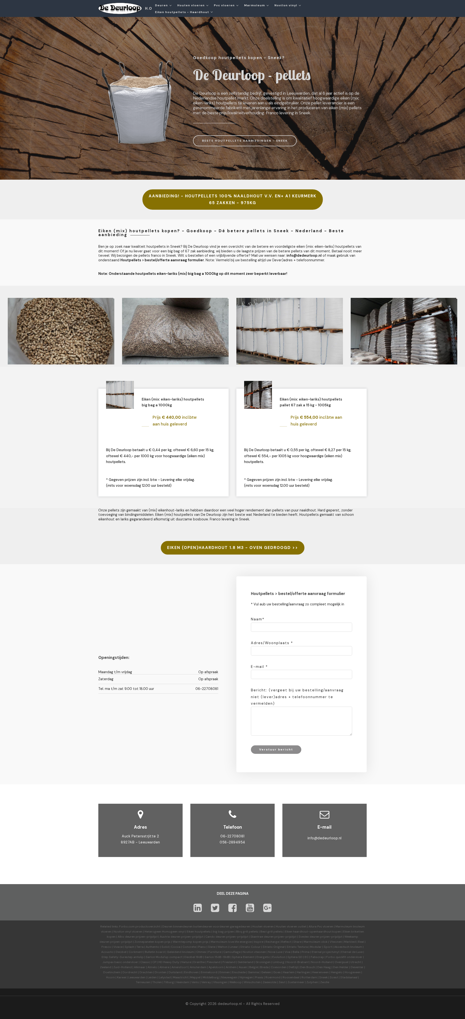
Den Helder (341, 967)
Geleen (266, 972)
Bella (296, 952)
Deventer (357, 967)
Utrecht (355, 962)
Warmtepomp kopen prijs (191, 942)
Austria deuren (170, 937)
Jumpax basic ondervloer (120, 962)
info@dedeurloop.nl (325, 838)
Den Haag (324, 967)
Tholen (157, 982)
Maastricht (180, 977)
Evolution (278, 957)
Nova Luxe (275, 952)
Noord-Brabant (298, 962)
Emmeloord (209, 972)
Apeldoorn (216, 967)
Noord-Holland (322, 962)
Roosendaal (291, 977)
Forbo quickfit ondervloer (344, 957)
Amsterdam (198, 967)
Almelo (152, 967)
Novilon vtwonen (254, 952)
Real (361, 942)
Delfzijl (293, 967)
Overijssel (341, 962)
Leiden (152, 977)
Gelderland (245, 962)
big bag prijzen (223, 932)
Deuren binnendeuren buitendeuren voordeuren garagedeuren (206, 926)
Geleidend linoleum (180, 952)
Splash (129, 947)
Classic (145, 962)
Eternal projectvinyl (325, 952)
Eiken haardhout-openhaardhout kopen (313, 932)
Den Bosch (307, 967)
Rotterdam (309, 977)
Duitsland (175, 972)
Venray (206, 982)
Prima (306, 952)
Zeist (282, 982)
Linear (234, 947)
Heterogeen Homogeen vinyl (165, 932)
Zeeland (105, 967)
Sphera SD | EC (298, 957)
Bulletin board (155, 952)
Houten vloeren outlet (291, 926)
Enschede (239, 972)
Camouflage (231, 952)
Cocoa (175, 947)
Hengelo (336, 972)
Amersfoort (179, 967)
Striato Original (274, 947)
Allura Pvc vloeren (321, 926)
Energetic (263, 957)
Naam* (257, 619)
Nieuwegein (229, 977)
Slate (211, 947)
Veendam (182, 982)
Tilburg (169, 982)
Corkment (136, 952)
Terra (140, 947)
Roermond (272, 977)
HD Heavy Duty (168, 962)
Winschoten (252, 982)
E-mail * (259, 666)
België (253, 967)
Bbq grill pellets (247, 932)
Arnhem (231, 967)
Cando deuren (215, 937)
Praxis (259, 977)
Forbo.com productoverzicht (139, 926)
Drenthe (199, 962)
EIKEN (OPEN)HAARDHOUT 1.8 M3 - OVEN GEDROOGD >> (232, 547)
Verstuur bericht (276, 749)
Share (297, 942)
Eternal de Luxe (352, 952)
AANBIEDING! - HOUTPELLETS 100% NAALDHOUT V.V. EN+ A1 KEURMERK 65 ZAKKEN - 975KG (233, 199)
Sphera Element (243, 957)
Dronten (160, 972)
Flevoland (213, 962)
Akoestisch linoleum (348, 947)
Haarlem (288, 972)
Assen (243, 967)
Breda (264, 967)
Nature (186, 962)
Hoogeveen (353, 972)
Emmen (224, 972)
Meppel (195, 977)
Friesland (229, 962)
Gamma (253, 972)
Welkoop (235, 982)
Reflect (286, 942)
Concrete (189, 947)
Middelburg (211, 977)
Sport (328, 947)
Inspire (258, 942)
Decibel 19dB (193, 957)
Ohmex (201, 952)
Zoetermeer (295, 982)
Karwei (121, 977)
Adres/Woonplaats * (272, 643)
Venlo (195, 982)
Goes (277, 972)
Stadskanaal (348, 977)
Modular (316, 947)
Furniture (214, 952)
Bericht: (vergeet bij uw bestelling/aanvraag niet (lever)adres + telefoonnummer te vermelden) (297, 696)
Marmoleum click (315, 942)
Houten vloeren (263, 926)
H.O (148, 8)
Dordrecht (130, 972)
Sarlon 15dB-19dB (217, 957)
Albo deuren (126, 937)
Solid (165, 947)
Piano (202, 947)
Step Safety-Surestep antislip (122, 957)
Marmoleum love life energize (231, 942)
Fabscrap (317, 957)
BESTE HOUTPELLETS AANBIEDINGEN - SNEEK (245, 141)
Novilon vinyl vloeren (128, 932)
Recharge (272, 942)
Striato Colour (250, 947)
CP (154, 962)
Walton (222, 947)
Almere (164, 967)
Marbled (350, 942)
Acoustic (107, 952)
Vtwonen (336, 942)
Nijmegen (246, 977)
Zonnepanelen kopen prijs (152, 942)
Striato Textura (297, 947)
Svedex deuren (309, 937)
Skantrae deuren (262, 937)
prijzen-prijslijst (147, 937)
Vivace (118, 947)
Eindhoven (191, 972)
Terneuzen (143, 982)
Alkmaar (139, 967)
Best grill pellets (271, 932)
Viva (287, 952)
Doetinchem (111, 972)
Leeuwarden (136, 977)
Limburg (278, 962)
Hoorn (110, 977)
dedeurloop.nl (230, 1004)
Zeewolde (269, 982)
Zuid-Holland (122, 967)
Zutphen (312, 982)
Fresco (106, 947)
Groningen (263, 962)
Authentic (152, 947)
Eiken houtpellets (199, 932)
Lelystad (165, 977)
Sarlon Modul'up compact (164, 957)
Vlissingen (220, 982)
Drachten (146, 972)
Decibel (121, 952)
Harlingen (303, 972)
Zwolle (324, 982)
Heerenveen (320, 972)
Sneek (323, 977)
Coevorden (279, 967)
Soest (334, 977)
